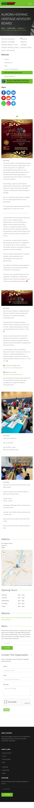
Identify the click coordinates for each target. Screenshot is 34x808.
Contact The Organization (11, 69)
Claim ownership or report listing (13, 72)
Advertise (5, 767)
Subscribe (7, 648)
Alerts (6, 66)
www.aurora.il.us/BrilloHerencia (13, 368)
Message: (6, 684)
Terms (4, 756)
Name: (5, 666)
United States (11, 28)
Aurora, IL (21, 28)
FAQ (3, 762)
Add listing (5, 770)
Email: (5, 675)
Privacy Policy (6, 759)
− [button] (3, 555)
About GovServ (6, 753)
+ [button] (3, 552)
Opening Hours (8, 62)
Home (3, 28)
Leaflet (11, 585)
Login (4, 773)
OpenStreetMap (23, 585)
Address (6, 59)
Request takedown (9, 76)
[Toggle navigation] (30, 4)
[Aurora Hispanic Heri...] (17, 566)
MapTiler (16, 585)
